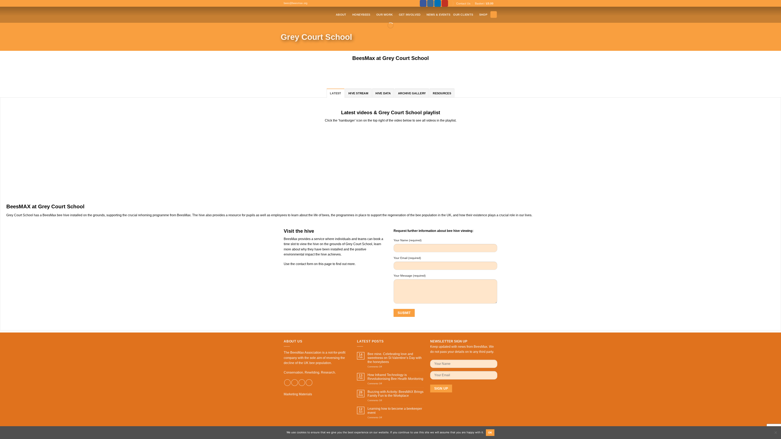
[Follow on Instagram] (430, 3)
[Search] (493, 14)
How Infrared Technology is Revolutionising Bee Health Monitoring (395, 376)
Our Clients (463, 14)
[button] (486, 3)
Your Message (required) (410, 275)
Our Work (384, 14)
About (341, 14)
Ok (490, 432)
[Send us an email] (302, 382)
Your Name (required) (408, 240)
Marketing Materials (298, 394)
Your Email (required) (407, 258)
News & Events (438, 14)
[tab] (336, 93)
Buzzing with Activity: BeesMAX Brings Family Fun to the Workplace (395, 393)
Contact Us (463, 3)
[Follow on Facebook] (423, 3)
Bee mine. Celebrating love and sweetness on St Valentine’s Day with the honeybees (395, 357)
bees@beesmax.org (295, 3)
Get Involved (409, 14)
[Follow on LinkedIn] (437, 3)
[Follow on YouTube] (445, 3)
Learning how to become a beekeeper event (395, 410)
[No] (775, 433)
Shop (483, 14)
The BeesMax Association (302, 352)
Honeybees (361, 14)
